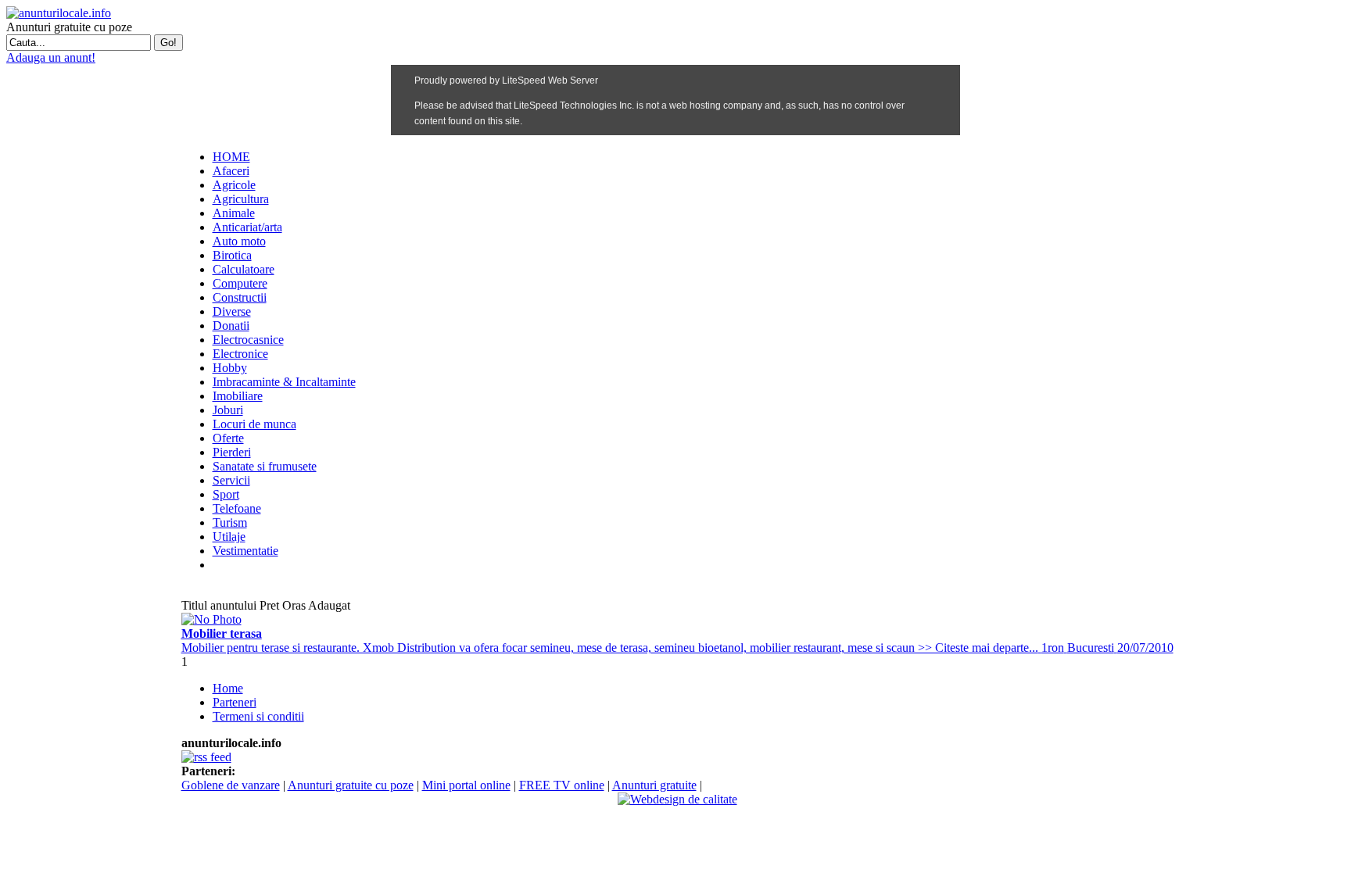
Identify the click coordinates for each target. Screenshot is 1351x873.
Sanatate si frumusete (265, 466)
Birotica (232, 255)
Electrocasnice (248, 339)
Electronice (240, 353)
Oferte (228, 438)
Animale (234, 213)
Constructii (240, 297)
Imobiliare (238, 396)
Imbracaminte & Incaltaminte (284, 381)
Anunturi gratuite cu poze (351, 785)
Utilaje (229, 536)
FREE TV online (561, 785)
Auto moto (239, 241)
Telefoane (237, 508)
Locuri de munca (254, 424)
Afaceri (231, 170)
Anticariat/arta (247, 227)
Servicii (231, 480)
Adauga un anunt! (50, 57)
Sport (226, 494)
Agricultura (241, 199)
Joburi (228, 410)
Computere (240, 283)
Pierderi (232, 452)
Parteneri (234, 702)
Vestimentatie (245, 550)
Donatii (231, 325)
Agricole (234, 184)
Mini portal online (466, 785)
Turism (230, 522)
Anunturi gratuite (654, 785)
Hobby (230, 367)
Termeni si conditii (258, 716)
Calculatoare (243, 269)
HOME (231, 156)
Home (228, 688)
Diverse (232, 311)
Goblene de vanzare (230, 785)
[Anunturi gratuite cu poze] (58, 13)
